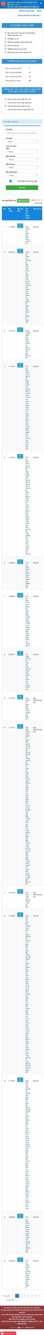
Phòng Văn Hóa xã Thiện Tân (29, 15)
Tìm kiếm (22, 188)
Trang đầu (6, 1296)
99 (30, 80)
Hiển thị (34, 200)
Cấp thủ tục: (10, 164)
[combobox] (22, 141)
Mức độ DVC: (11, 156)
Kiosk (39, 11)
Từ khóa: (9, 129)
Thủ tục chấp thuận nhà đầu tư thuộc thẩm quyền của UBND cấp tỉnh (27, 575)
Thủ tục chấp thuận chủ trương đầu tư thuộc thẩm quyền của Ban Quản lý (27, 1274)
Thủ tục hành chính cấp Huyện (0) (19, 102)
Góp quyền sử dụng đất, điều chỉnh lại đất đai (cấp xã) (27, 708)
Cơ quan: (9, 138)
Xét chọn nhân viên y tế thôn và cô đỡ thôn (27, 899)
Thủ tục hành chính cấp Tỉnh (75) (19, 99)
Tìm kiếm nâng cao (11, 121)
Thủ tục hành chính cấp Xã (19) (19, 106)
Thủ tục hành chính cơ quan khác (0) (20, 109)
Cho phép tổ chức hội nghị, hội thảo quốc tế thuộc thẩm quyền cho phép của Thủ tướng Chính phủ (28, 671)
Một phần (20, 226)
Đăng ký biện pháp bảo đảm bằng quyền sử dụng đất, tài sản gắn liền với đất (27, 344)
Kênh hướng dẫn (27, 11)
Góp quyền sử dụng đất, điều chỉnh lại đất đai (27, 235)
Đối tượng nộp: (11, 172)
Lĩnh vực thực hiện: (11, 147)
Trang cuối (10, 1300)
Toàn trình (20, 330)
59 (30, 76)
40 (30, 72)
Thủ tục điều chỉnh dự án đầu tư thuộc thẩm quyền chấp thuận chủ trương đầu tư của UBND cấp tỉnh (27, 1234)
